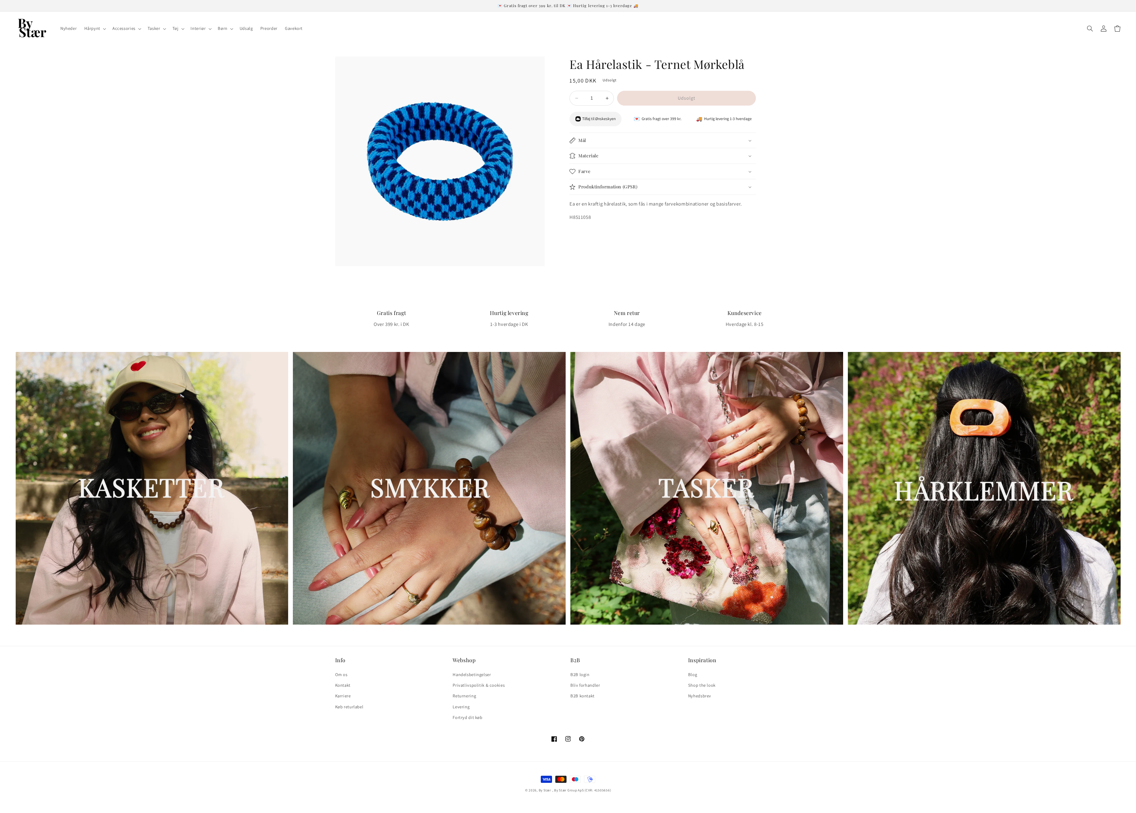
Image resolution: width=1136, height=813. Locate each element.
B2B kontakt (582, 696)
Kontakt (343, 685)
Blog (692, 674)
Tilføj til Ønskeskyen (599, 119)
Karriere (343, 696)
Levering (461, 706)
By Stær (545, 790)
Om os (341, 674)
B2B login (580, 674)
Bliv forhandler (585, 685)
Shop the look (702, 685)
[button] (94, 28)
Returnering (464, 696)
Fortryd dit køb (467, 717)
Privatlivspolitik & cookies (479, 685)
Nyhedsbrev (699, 696)
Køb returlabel (349, 706)
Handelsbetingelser (472, 674)
